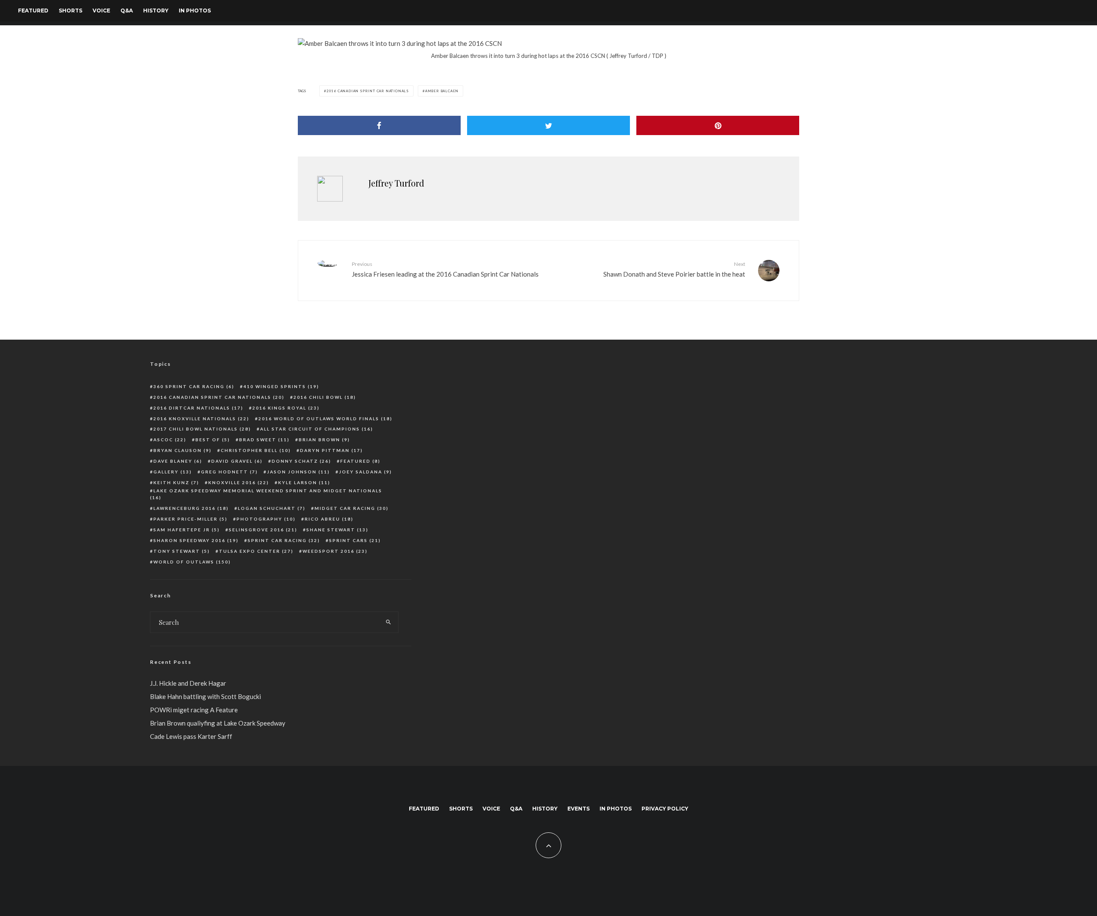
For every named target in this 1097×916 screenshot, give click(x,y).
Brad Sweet (264, 439)
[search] (388, 622)
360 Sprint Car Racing (193, 386)
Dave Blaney (177, 461)
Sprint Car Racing (284, 540)
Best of (212, 439)
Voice (101, 10)
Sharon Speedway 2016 (196, 540)
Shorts (70, 10)
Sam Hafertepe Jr (186, 529)
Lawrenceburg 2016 (191, 508)
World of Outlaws (192, 561)
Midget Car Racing (352, 508)
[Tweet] (548, 125)
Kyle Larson (304, 482)
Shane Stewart (337, 529)
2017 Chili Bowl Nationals (202, 428)
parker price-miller (190, 518)
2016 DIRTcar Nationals (198, 407)
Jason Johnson (298, 471)
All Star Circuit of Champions (316, 428)
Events (578, 808)
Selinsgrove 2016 (263, 529)
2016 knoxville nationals (201, 418)
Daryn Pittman (331, 450)
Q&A (126, 10)
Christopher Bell (256, 450)
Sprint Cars (355, 540)
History (155, 10)
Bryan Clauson (182, 450)
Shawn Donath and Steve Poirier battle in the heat (674, 269)
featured (360, 461)
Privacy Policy (664, 808)
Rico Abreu (329, 518)
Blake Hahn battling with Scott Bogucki (205, 696)
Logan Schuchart (272, 508)
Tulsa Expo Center (256, 551)
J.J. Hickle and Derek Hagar (188, 683)
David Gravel (237, 461)
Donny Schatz (301, 461)
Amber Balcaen (442, 91)
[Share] (379, 125)
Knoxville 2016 (238, 482)
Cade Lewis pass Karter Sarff (191, 736)
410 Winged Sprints (281, 386)
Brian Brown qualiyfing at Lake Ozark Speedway (217, 723)
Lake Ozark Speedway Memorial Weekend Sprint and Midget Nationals (266, 494)
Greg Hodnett (229, 471)
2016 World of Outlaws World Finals (325, 418)
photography (266, 518)
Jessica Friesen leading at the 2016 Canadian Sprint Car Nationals (445, 269)
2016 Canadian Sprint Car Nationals (368, 91)
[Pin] (717, 125)
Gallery (172, 471)
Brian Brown (324, 439)
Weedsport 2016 (335, 551)
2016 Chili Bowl (325, 397)
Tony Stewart (181, 551)
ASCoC (169, 439)
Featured (33, 10)
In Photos (195, 10)
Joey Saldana (365, 471)
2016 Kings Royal (286, 407)
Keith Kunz (176, 482)
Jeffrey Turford (396, 183)
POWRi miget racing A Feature (194, 710)
